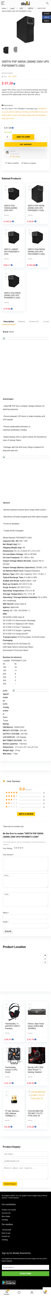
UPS (21, 8)
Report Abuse (8, 105)
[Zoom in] (45, 955)
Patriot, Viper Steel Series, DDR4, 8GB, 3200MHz (36, 1026)
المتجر (12, 8)
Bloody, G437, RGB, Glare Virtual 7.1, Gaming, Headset (35, 1069)
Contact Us (6, 1213)
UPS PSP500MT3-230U (36, 112)
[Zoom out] (45, 959)
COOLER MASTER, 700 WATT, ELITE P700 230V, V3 (35, 1113)
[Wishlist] (19, 1292)
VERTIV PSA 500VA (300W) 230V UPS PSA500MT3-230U (12, 295)
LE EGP (45, 13)
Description (9, 321)
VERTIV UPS (10, 118)
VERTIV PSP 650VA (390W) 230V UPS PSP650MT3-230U (36, 208)
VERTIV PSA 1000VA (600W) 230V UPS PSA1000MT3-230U (12, 209)
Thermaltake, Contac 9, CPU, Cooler (11, 1069)
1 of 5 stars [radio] (15, 848)
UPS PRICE (24, 112)
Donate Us (6, 1236)
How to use (6, 1233)
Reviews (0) (34, 321)
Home (4, 8)
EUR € (45, 20)
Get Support (26, 144)
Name (6, 913)
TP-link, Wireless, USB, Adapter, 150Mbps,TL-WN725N (12, 1114)
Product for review (9, 1210)
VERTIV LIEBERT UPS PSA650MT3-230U (12, 251)
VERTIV (30, 8)
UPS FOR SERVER (15, 112)
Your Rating (7, 848)
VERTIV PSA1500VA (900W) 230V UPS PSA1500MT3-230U (36, 251)
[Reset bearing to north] (45, 962)
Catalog (5, 1220)
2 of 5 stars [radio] (16, 848)
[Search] (47, 3)
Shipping (21, 321)
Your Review (8, 855)
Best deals (6, 1216)
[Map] (25, 970)
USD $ (45, 16)
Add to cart (23, 137)
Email (5, 922)
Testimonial (6, 1230)
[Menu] (3, 3)
